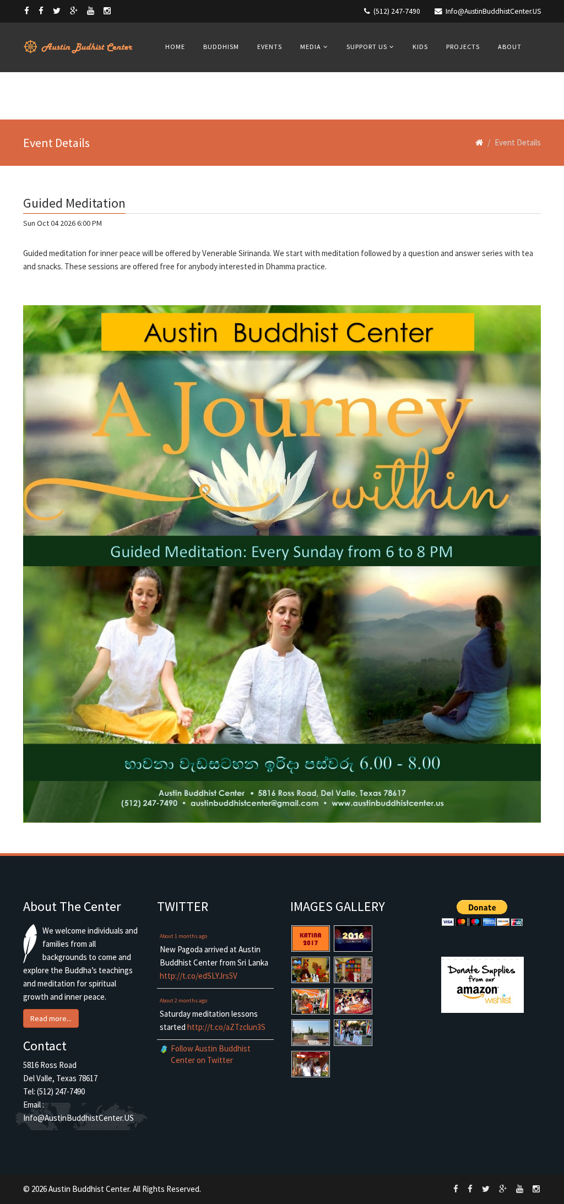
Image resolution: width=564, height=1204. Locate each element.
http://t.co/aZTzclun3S (226, 1027)
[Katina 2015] (310, 1001)
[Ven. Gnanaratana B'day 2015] (353, 970)
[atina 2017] (310, 938)
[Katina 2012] (310, 1064)
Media (310, 46)
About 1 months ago (183, 936)
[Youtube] (90, 11)
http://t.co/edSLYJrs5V (198, 975)
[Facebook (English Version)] (26, 11)
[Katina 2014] (353, 1032)
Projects (463, 46)
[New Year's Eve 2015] (310, 970)
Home (175, 46)
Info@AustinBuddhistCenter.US (493, 11)
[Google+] (74, 11)
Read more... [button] (51, 1018)
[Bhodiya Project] (310, 1032)
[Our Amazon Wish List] (482, 985)
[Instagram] (107, 11)
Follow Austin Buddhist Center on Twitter (211, 1054)
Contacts (183, 95)
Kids (420, 46)
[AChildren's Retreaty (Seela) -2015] (353, 1001)
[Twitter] (57, 11)
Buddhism (221, 46)
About (510, 46)
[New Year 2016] (353, 938)
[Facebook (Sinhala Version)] (41, 11)
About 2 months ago (183, 1000)
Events (269, 46)
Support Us (366, 46)
